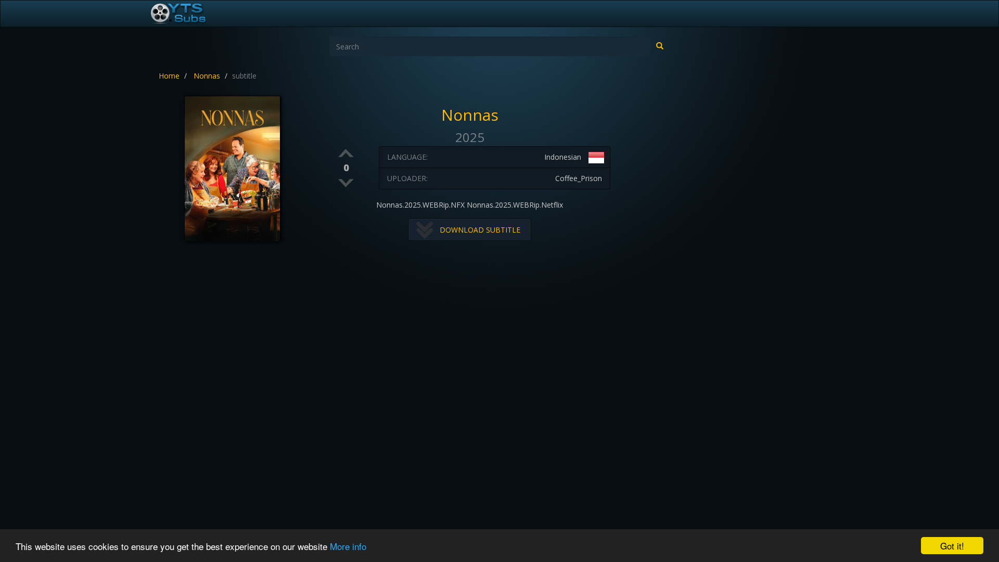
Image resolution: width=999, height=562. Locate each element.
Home (169, 76)
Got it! (952, 545)
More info (348, 546)
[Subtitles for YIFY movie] (190, 14)
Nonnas (207, 76)
